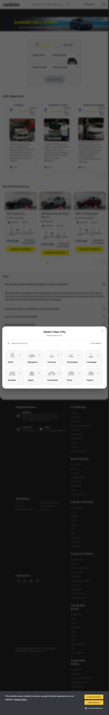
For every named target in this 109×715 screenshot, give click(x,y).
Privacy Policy (20, 699)
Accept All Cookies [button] (94, 697)
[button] (93, 708)
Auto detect (96, 343)
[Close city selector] (102, 331)
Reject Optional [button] (94, 702)
